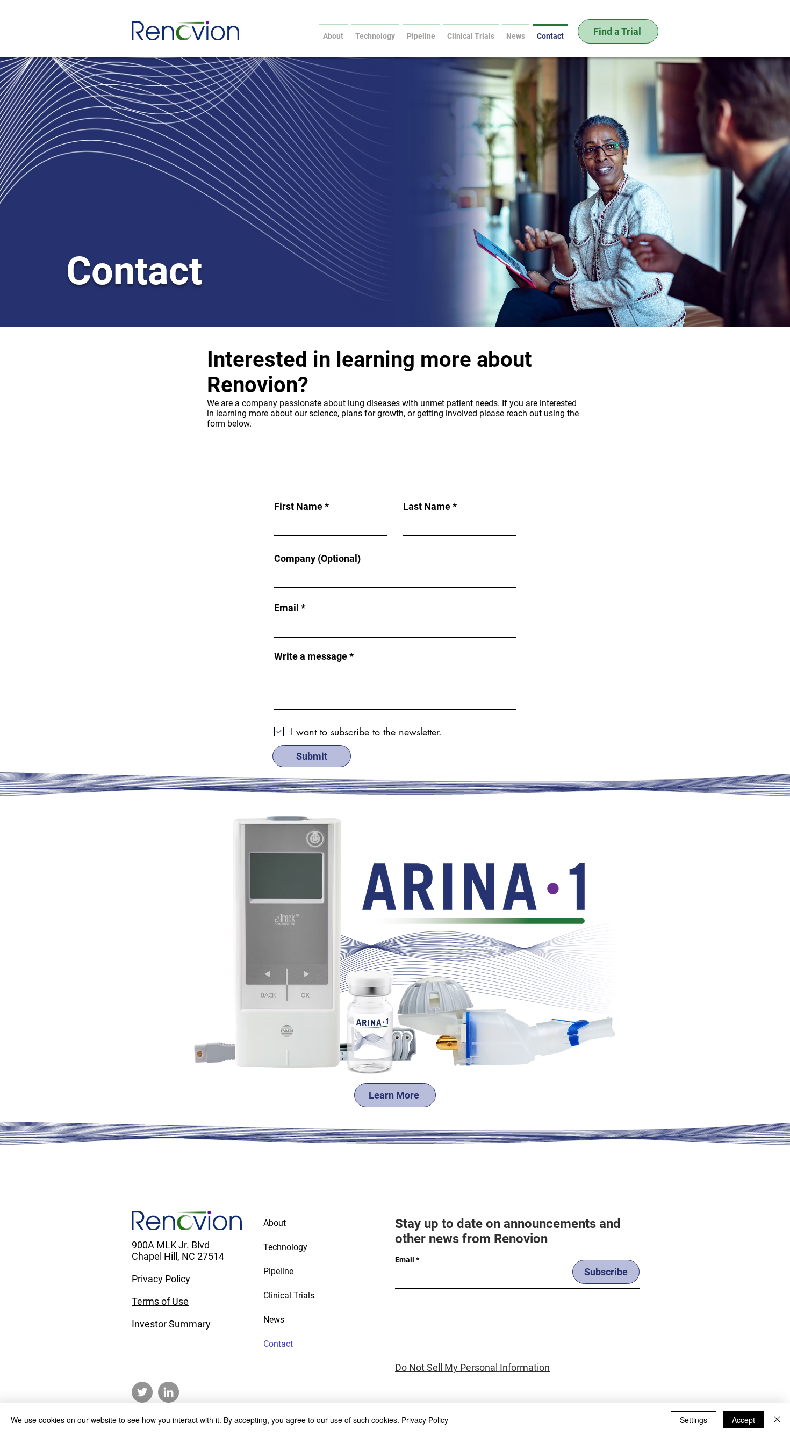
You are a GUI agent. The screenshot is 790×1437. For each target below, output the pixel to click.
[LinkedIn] (168, 1392)
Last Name (426, 506)
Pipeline (278, 1271)
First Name (298, 506)
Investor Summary (171, 1324)
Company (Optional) (317, 559)
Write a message (310, 656)
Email (286, 608)
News (273, 1320)
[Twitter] (142, 1392)
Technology (285, 1247)
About (274, 1223)
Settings (693, 1419)
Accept (743, 1419)
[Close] (777, 1419)
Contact (278, 1344)
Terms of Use (160, 1301)
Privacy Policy (161, 1278)
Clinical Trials (288, 1295)
